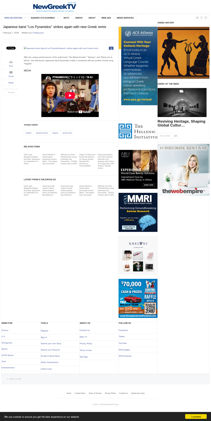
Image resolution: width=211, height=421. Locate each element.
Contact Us (85, 330)
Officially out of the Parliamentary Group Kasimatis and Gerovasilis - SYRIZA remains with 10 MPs (69, 159)
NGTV (66, 18)
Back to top (15, 379)
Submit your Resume (50, 350)
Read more (165, 136)
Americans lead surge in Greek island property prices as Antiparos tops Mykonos (49, 190)
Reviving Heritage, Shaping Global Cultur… (181, 123)
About (92, 18)
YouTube (123, 343)
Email (11, 76)
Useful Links (46, 369)
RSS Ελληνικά (125, 356)
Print (11, 66)
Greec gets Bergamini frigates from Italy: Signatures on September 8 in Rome (32, 159)
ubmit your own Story (51, 343)
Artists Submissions (49, 362)
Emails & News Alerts (50, 356)
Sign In (44, 337)
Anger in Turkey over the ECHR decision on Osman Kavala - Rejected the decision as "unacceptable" (87, 160)
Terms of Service (95, 393)
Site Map (84, 357)
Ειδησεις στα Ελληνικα (43, 18)
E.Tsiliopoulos (37, 33)
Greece (5, 330)
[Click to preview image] (70, 48)
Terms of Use (86, 350)
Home (69, 393)
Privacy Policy (86, 343)
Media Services (125, 18)
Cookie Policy (80, 393)
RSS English (124, 350)
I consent (196, 416)
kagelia (55, 133)
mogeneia (7, 343)
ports (5, 349)
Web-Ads (106, 18)
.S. (4, 336)
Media (10, 83)
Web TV (83, 337)
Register (44, 331)
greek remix (67, 133)
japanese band (42, 133)
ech (4, 361)
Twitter (122, 336)
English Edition (13, 18)
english (28, 133)
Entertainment (8, 367)
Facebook (123, 330)
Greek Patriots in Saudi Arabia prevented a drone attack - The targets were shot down (49, 159)
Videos (79, 18)
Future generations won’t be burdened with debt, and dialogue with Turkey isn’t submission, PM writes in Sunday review (106, 161)
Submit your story (138, 393)
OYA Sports (8, 355)
